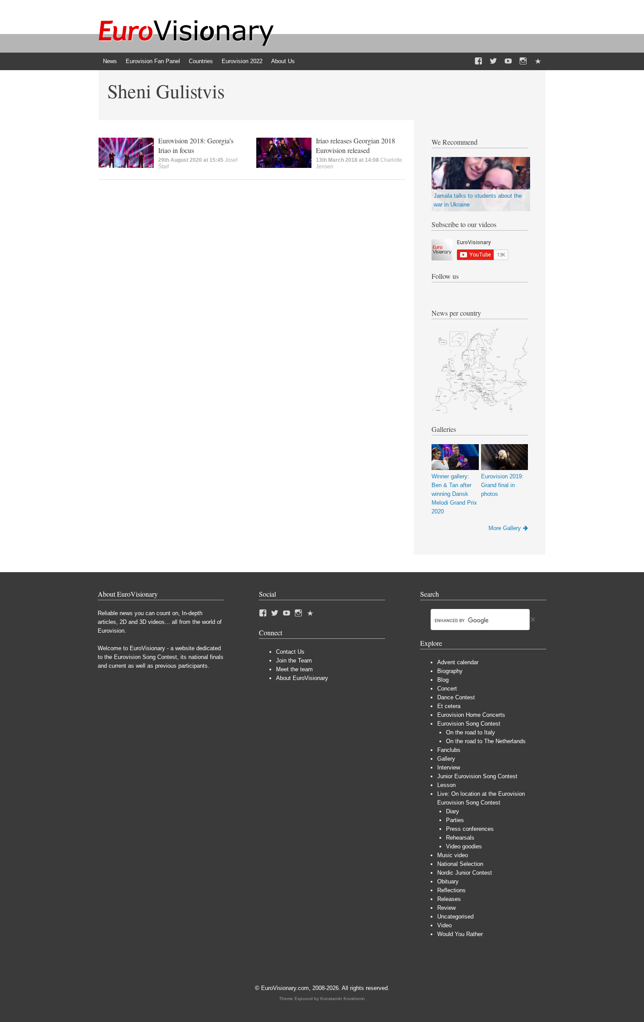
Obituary (448, 881)
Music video (452, 855)
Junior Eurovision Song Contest (477, 776)
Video (444, 925)
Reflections (451, 890)
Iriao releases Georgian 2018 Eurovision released (355, 145)
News (110, 61)
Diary (452, 811)
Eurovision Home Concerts (471, 715)
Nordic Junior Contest (464, 872)
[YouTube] (508, 61)
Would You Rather (460, 934)
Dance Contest (456, 697)
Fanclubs (448, 750)
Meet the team (294, 669)
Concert (447, 688)
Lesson (446, 785)
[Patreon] (538, 61)
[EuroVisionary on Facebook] (478, 61)
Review (446, 907)
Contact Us (290, 651)
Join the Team (294, 660)
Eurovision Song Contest (468, 723)
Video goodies (464, 846)
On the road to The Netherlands (486, 741)
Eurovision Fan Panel (153, 61)
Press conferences (470, 829)
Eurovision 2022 (242, 61)
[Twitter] (493, 61)
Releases (449, 899)
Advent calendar (457, 662)
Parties (455, 820)
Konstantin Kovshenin (342, 998)
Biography (450, 671)
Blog (443, 680)
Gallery (446, 758)
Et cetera (448, 706)
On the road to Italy (470, 732)
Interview (448, 767)
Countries (201, 61)
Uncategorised (455, 916)
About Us (283, 61)
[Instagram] (523, 61)
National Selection (460, 864)
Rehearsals (460, 837)
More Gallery (504, 528)
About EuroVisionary (302, 678)
